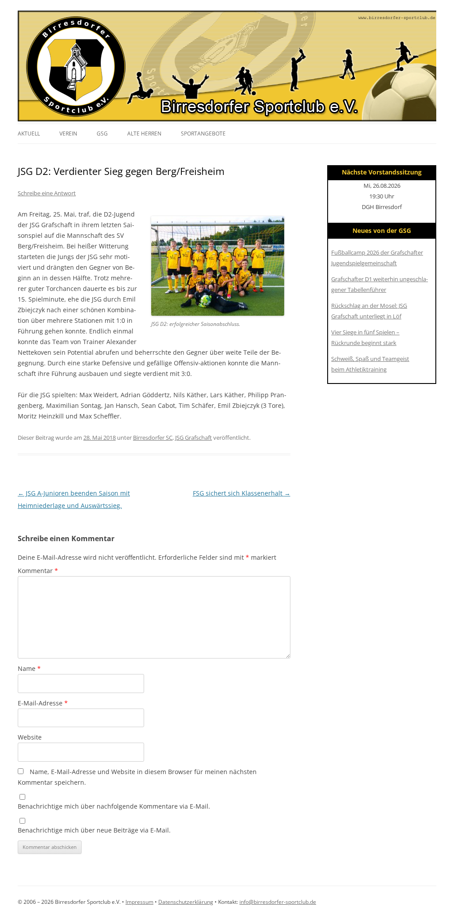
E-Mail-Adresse (43, 703)
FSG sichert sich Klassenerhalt (241, 493)
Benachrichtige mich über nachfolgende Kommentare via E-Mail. (114, 806)
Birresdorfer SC (152, 438)
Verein (68, 133)
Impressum (139, 902)
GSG (102, 133)
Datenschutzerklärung (185, 902)
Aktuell (29, 133)
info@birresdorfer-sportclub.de (277, 902)
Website (30, 737)
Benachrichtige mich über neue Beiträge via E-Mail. (94, 830)
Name (29, 668)
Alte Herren (144, 133)
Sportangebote (203, 133)
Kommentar (38, 570)
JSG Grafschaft (193, 438)
